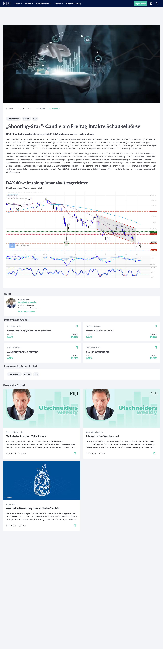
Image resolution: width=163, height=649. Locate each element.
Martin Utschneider (27, 302)
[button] (28, 311)
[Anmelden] (150, 3)
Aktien (26, 118)
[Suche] (156, 3)
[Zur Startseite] (6, 3)
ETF (35, 118)
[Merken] (76, 326)
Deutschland (13, 118)
